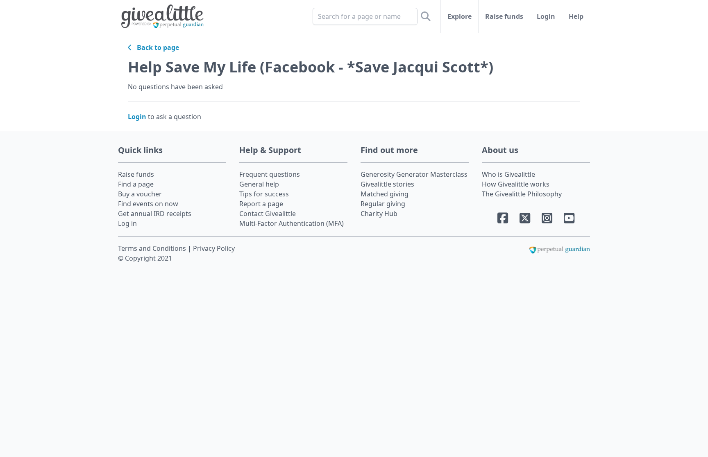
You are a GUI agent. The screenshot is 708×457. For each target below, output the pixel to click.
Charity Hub (379, 213)
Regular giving (383, 203)
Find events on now (148, 203)
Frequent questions (269, 174)
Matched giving (384, 193)
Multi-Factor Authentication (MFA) (291, 223)
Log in (127, 223)
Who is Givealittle (508, 174)
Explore (459, 16)
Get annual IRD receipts (154, 213)
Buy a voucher (140, 193)
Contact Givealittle (267, 213)
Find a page (136, 184)
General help (259, 184)
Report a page (261, 203)
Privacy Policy (214, 248)
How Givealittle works (515, 184)
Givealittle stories (387, 184)
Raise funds (504, 16)
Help (576, 16)
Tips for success (264, 193)
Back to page (155, 47)
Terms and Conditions (153, 248)
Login (546, 16)
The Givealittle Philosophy (522, 193)
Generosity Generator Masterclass (414, 174)
